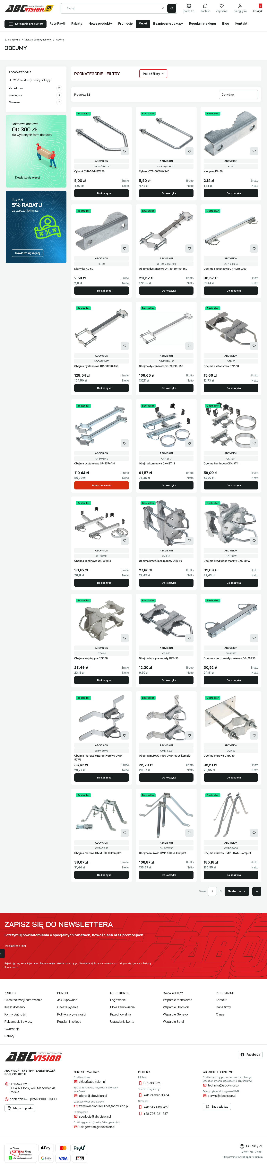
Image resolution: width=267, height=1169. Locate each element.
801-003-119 (152, 1083)
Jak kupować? (67, 1000)
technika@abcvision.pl (223, 1085)
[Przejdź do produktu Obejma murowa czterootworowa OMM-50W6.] (101, 717)
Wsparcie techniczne (177, 1000)
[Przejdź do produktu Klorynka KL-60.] (101, 230)
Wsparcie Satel (173, 1022)
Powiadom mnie (101, 485)
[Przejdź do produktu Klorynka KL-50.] (231, 133)
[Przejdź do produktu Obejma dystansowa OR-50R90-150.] (101, 328)
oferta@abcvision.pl (93, 1096)
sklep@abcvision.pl (92, 1082)
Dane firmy (223, 1007)
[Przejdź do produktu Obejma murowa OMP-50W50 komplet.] (166, 815)
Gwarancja (12, 1029)
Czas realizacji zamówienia (23, 1000)
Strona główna (12, 39)
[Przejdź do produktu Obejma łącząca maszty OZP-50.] (166, 620)
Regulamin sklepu (69, 1022)
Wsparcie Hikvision (176, 1007)
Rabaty (9, 1036)
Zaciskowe (34, 88)
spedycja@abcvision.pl (95, 1116)
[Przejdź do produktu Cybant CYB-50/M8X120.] (101, 133)
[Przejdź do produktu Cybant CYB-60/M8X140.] (166, 133)
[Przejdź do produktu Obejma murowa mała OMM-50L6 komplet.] (166, 717)
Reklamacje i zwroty (18, 1022)
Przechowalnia (120, 1014)
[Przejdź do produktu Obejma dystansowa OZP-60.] (231, 328)
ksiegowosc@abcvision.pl (97, 1127)
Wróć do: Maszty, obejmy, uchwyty (31, 80)
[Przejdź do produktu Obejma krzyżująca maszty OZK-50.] (166, 523)
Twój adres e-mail (15, 945)
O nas (220, 1014)
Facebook (253, 1054)
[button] (171, 8)
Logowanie (118, 1000)
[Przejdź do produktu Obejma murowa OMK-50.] (231, 717)
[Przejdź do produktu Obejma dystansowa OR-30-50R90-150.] (166, 230)
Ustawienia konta (122, 1022)
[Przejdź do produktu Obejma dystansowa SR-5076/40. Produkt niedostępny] (101, 425)
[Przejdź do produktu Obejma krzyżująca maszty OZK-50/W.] (231, 523)
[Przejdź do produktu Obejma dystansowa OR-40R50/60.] (231, 230)
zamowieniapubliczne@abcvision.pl (103, 1106)
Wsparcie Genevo (175, 1014)
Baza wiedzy (219, 1106)
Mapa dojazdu (22, 1108)
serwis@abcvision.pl (222, 1096)
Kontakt (221, 1000)
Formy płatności (15, 1014)
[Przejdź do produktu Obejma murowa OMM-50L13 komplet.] (101, 815)
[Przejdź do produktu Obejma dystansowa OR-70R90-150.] (166, 328)
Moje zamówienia (122, 1007)
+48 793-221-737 (155, 1114)
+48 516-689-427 (156, 1107)
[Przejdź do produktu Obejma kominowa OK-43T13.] (166, 425)
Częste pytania (67, 1007)
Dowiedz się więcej (27, 177)
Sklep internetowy (243, 1157)
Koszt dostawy (14, 1007)
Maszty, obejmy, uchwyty (38, 39)
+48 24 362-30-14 (156, 1095)
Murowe (34, 102)
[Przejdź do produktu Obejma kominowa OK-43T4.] (231, 425)
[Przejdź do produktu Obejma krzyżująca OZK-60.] (101, 620)
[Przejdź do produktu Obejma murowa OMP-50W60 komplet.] (231, 815)
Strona (202, 891)
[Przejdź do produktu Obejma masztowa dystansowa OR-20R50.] (231, 620)
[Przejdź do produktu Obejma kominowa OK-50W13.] (101, 523)
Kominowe (34, 95)
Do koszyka (104, 193)
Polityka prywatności (71, 1014)
